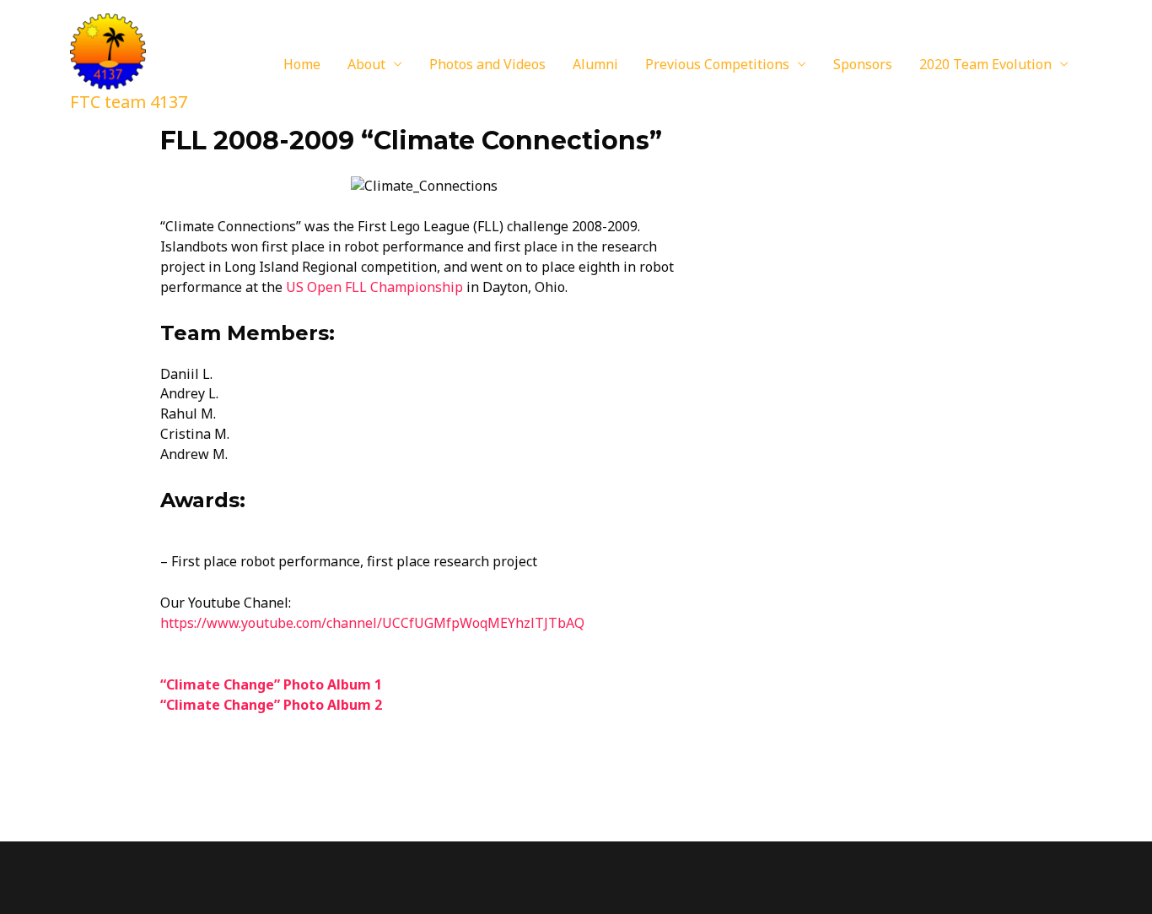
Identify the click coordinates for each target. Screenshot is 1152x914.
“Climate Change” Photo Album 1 (271, 684)
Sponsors (862, 64)
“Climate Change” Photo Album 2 (271, 704)
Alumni (595, 64)
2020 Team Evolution (985, 64)
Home (301, 64)
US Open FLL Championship (374, 287)
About (366, 64)
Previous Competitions (717, 64)
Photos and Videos (487, 64)
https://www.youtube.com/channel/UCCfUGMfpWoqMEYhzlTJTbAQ (372, 623)
